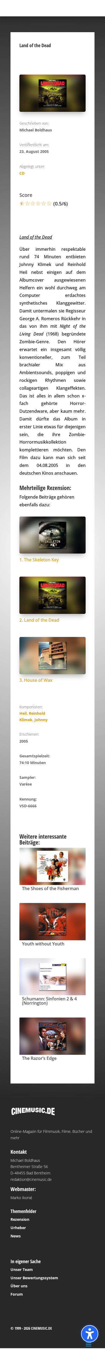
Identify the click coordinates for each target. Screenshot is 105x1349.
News (15, 1236)
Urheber (18, 1227)
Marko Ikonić (21, 1197)
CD (21, 173)
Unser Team (21, 1269)
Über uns (18, 1285)
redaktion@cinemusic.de (31, 1179)
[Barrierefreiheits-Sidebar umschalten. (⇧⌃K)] (89, 1333)
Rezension (19, 1219)
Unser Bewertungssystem (34, 1277)
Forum (16, 1294)
